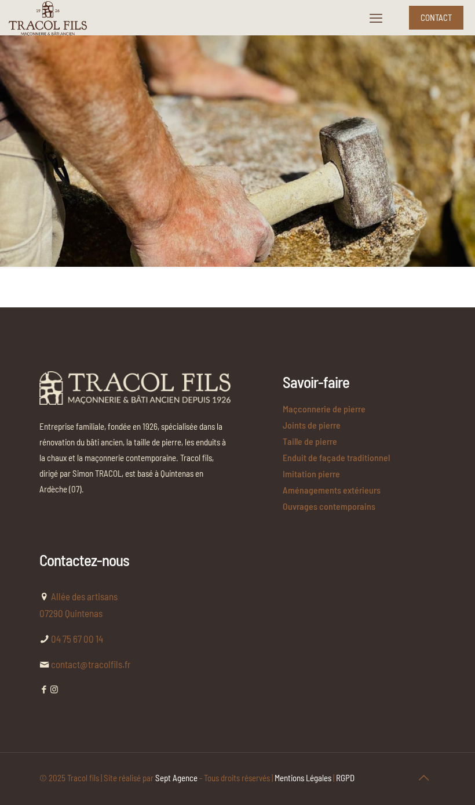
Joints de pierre (312, 424)
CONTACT (436, 17)
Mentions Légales (303, 778)
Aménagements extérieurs (332, 489)
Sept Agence (176, 778)
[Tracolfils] (48, 17)
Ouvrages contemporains (329, 506)
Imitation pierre (311, 473)
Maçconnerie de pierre (324, 408)
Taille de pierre (310, 441)
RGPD (345, 778)
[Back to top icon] (423, 777)
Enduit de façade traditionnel (336, 457)
